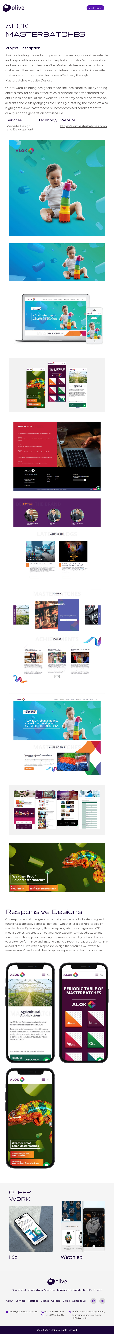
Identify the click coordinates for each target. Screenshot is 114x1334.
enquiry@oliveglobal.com (23, 1311)
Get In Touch (95, 8)
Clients (45, 1300)
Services (21, 1300)
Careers (56, 1300)
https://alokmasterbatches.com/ (83, 126)
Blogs (66, 1300)
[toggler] (110, 8)
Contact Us (79, 1300)
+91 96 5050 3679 (54, 1311)
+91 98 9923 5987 (54, 1315)
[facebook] (93, 1301)
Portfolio (33, 1300)
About (9, 1300)
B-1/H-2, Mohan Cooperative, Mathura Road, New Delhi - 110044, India (88, 1315)
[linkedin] (102, 1301)
